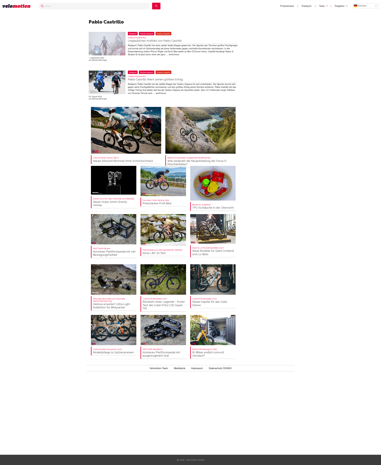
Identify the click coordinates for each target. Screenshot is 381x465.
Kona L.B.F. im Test (163, 252)
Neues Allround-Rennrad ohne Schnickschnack (123, 159)
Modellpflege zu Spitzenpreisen (113, 351)
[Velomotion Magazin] (17, 6)
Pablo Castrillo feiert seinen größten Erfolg (155, 78)
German (361, 5)
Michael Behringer (99, 60)
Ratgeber (340, 6)
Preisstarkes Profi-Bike (157, 202)
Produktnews (287, 6)
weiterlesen (174, 54)
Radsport (306, 6)
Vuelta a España (163, 33)
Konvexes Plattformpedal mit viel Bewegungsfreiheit (114, 251)
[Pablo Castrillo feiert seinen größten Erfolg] (107, 83)
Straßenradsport (146, 33)
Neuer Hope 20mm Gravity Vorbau (113, 202)
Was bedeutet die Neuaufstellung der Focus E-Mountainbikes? (197, 161)
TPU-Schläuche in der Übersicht (213, 206)
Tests (322, 6)
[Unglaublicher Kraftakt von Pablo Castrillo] (107, 44)
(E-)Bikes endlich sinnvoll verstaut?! (208, 352)
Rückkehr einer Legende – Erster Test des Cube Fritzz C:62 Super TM (164, 304)
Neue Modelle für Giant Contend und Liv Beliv (213, 251)
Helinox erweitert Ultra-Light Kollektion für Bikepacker (111, 303)
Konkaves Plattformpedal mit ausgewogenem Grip (161, 352)
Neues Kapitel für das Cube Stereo (209, 302)
